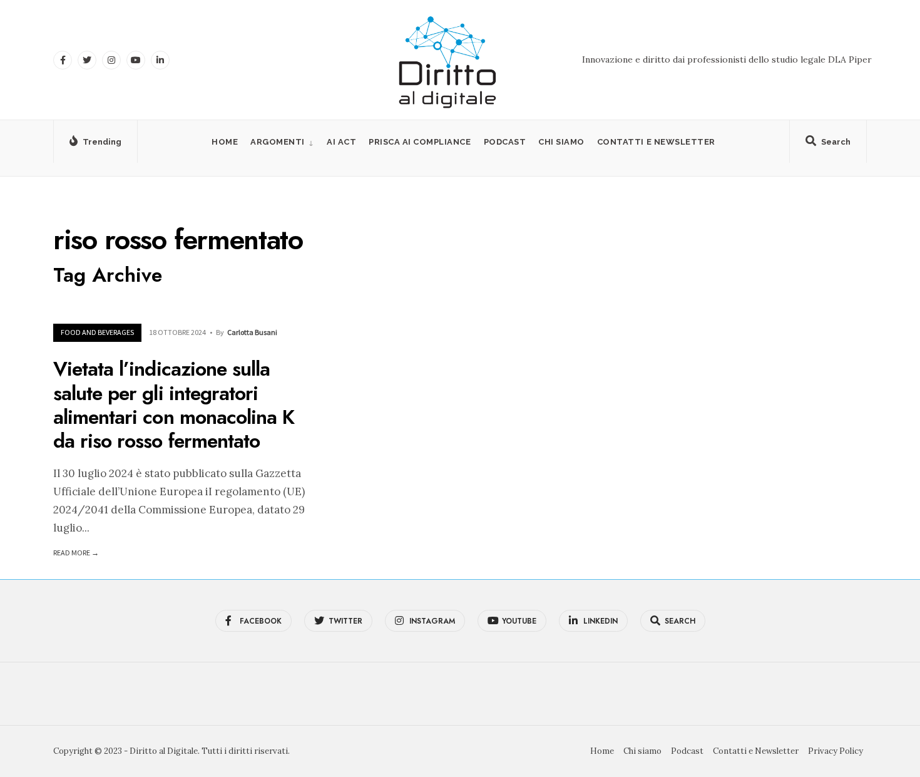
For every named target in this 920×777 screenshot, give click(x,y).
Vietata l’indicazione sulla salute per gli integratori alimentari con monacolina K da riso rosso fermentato (173, 405)
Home (225, 142)
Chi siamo (561, 142)
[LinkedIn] (160, 60)
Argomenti (277, 142)
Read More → (76, 552)
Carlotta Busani (252, 332)
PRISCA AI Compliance (420, 142)
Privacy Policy (835, 751)
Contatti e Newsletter (656, 142)
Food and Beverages (97, 332)
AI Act (341, 142)
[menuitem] (282, 142)
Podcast (505, 142)
